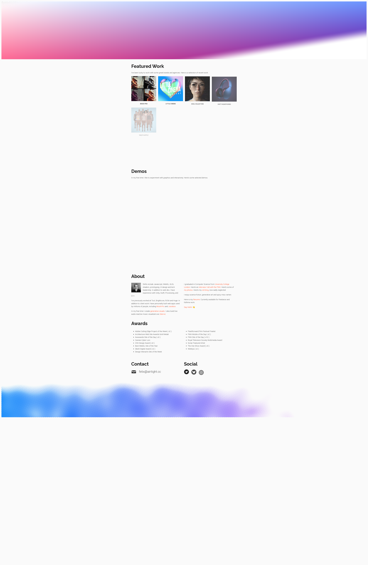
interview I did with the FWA (210, 287)
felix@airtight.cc (149, 371)
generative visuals (157, 311)
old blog (205, 290)
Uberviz (163, 314)
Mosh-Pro (160, 306)
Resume (196, 299)
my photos (188, 290)
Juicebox (172, 306)
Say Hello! (188, 307)
